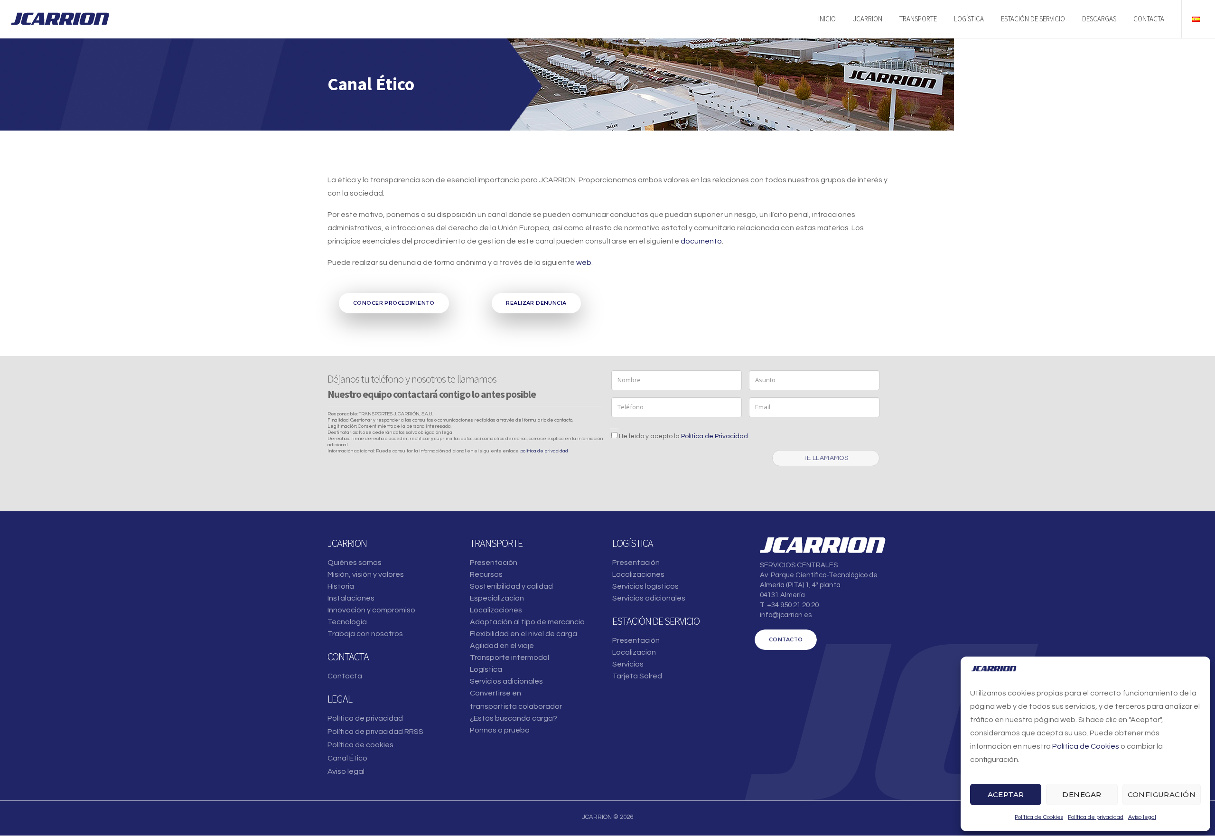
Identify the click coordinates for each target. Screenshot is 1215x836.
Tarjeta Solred (637, 676)
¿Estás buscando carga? (513, 718)
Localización (634, 652)
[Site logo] (59, 19)
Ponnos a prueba (500, 730)
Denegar (1081, 794)
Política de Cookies (1085, 746)
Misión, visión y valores (365, 574)
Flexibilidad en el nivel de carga (523, 634)
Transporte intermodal (509, 657)
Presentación (493, 562)
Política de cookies (360, 745)
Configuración (1162, 794)
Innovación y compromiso (371, 610)
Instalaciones (350, 598)
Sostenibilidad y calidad (511, 586)
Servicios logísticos (645, 586)
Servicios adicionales (506, 681)
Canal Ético (347, 758)
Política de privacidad (1095, 817)
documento (701, 241)
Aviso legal (1142, 817)
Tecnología (347, 622)
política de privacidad (544, 451)
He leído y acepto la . (683, 436)
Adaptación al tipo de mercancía (527, 622)
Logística (486, 669)
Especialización (497, 598)
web (583, 262)
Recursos (486, 574)
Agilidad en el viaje (502, 645)
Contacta (344, 676)
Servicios (628, 664)
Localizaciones (496, 610)
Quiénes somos (354, 562)
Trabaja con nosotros (365, 634)
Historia (340, 586)
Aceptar (1006, 794)
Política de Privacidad (714, 436)
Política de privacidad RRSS (375, 731)
